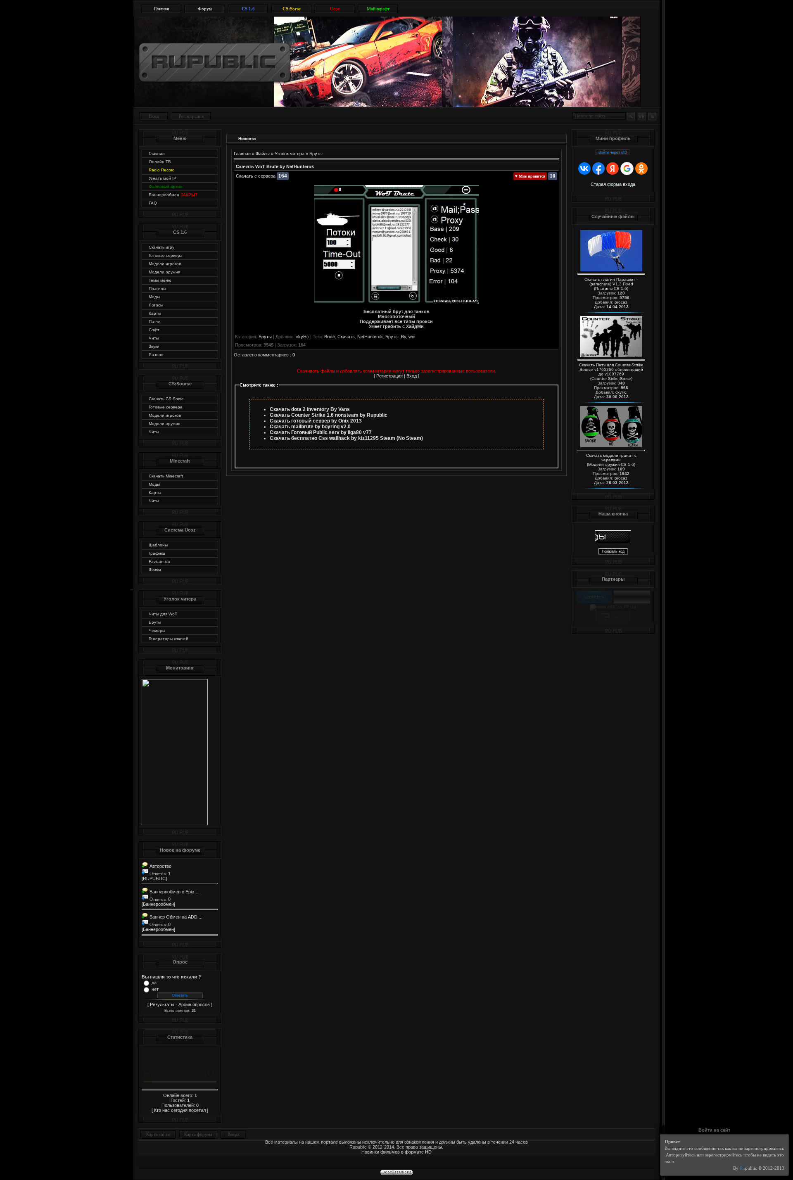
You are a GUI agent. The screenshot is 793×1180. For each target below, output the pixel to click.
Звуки (154, 346)
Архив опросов (194, 1004)
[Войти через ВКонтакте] (584, 168)
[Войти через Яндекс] (612, 168)
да (154, 982)
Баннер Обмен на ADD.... (175, 916)
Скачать (346, 336)
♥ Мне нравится (530, 176)
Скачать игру (161, 247)
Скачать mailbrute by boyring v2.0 (310, 427)
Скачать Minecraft (166, 476)
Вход (154, 116)
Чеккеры (157, 630)
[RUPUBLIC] (154, 878)
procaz (621, 302)
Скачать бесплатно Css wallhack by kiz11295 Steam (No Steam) (346, 438)
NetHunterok (370, 336)
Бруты (155, 622)
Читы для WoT (163, 614)
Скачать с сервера (255, 175)
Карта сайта (158, 1134)
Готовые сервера (166, 255)
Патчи (155, 321)
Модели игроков (165, 263)
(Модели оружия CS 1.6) (611, 464)
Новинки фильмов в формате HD (396, 1151)
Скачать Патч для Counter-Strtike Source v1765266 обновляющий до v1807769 (611, 369)
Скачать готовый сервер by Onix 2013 (316, 421)
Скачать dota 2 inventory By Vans (310, 409)
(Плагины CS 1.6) (611, 288)
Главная (156, 153)
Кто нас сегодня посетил (180, 1110)
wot (411, 336)
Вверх (234, 1134)
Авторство (159, 866)
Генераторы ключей (168, 638)
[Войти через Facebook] (598, 168)
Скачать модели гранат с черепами (611, 457)
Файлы (263, 153)
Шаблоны (158, 545)
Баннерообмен (173, 194)
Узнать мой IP (162, 178)
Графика (157, 553)
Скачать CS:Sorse (166, 398)
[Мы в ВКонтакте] (641, 116)
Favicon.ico (159, 561)
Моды (154, 296)
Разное (156, 354)
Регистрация (191, 116)
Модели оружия (164, 272)
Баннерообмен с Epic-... (173, 891)
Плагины (157, 288)
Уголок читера (289, 153)
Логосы (156, 305)
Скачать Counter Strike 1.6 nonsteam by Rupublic (328, 415)
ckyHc (302, 336)
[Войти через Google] (627, 168)
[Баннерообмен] (158, 904)
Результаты (162, 1004)
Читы (154, 338)
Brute (329, 336)
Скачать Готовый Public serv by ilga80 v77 (321, 432)
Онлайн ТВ (160, 161)
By (403, 336)
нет (155, 989)
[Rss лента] (652, 116)
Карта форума (198, 1134)
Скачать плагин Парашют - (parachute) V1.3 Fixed (611, 281)
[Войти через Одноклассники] (641, 168)
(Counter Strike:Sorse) (611, 378)
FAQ (153, 203)
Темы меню (160, 280)
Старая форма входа (613, 184)
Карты (155, 313)
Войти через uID (612, 152)
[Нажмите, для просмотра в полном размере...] (396, 302)
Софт (154, 330)
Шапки (155, 569)
